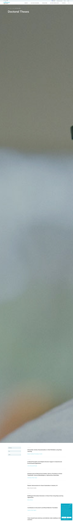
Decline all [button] (69, 517)
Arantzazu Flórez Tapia (32, 477)
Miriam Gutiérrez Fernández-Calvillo (34, 453)
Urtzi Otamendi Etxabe (32, 465)
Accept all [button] (63, 517)
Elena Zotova (30, 499)
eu (5, 0)
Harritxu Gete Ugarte (31, 510)
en (7, 0)
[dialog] (66, 512)
